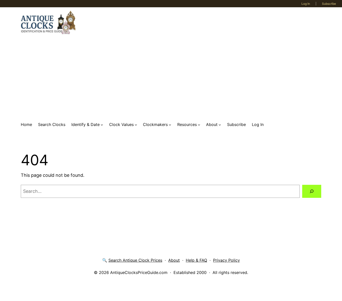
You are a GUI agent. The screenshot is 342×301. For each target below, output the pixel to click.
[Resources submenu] (199, 124)
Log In (305, 4)
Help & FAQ (196, 260)
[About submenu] (220, 124)
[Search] (311, 191)
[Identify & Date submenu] (102, 124)
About (174, 260)
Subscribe (329, 4)
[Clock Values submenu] (136, 124)
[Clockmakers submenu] (170, 124)
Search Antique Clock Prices (135, 260)
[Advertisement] (171, 78)
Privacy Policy (226, 260)
